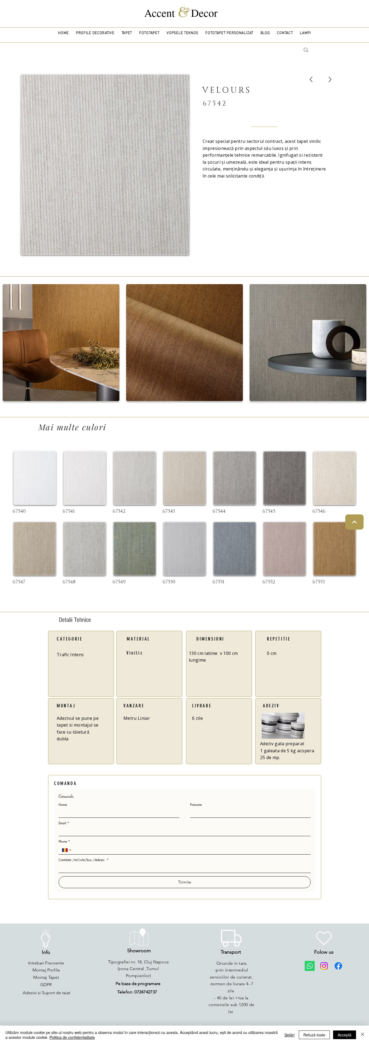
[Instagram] (324, 966)
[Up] (311, 79)
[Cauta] (306, 50)
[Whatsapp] (310, 966)
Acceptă (344, 1035)
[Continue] (354, 522)
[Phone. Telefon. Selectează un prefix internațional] (67, 850)
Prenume (196, 805)
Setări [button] (289, 1035)
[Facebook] (338, 966)
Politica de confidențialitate (72, 1037)
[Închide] (362, 1035)
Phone (64, 841)
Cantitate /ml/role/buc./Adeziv (84, 860)
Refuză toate (314, 1035)
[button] (95, 33)
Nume (63, 805)
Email (64, 823)
